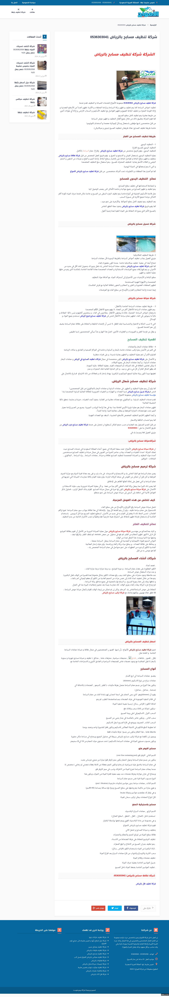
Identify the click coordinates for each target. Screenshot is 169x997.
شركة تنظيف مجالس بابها (25, 100)
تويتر (116, 908)
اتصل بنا (14, 2)
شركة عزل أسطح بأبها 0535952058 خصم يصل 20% (24, 86)
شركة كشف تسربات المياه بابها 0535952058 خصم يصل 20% (24, 50)
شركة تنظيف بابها (26, 112)
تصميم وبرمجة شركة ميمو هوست (84, 990)
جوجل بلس (99, 908)
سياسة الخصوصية (29, 2)
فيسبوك (132, 908)
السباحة (86, 151)
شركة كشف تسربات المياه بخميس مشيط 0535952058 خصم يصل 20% (25, 67)
